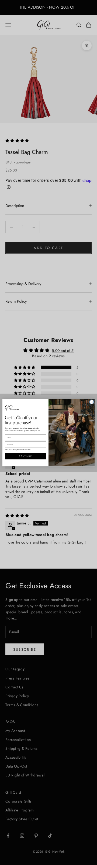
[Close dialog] (91, 402)
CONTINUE (25, 456)
